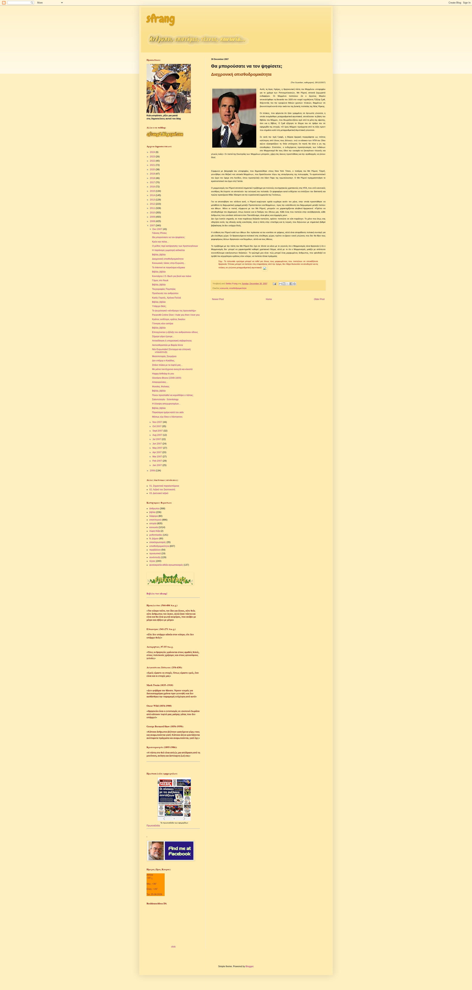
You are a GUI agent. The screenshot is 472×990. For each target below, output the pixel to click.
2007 (153, 225)
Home (269, 299)
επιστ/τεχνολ (155, 519)
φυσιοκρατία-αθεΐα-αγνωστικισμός (166, 565)
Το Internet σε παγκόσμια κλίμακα (168, 267)
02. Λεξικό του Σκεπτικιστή (162, 489)
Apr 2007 (157, 452)
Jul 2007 (157, 439)
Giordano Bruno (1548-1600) (166, 378)
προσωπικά (155, 553)
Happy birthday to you (163, 373)
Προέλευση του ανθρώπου (165, 293)
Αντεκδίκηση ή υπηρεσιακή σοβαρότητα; (172, 340)
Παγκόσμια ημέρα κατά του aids (168, 412)
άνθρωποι (154, 508)
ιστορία (153, 523)
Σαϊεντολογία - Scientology (165, 399)
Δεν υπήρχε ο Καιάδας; (163, 360)
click (173, 946)
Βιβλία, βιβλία (159, 254)
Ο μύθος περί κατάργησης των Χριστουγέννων (175, 246)
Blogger (249, 966)
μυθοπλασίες (155, 535)
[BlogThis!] (284, 284)
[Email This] (280, 284)
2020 (153, 169)
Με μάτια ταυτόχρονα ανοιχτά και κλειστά (172, 369)
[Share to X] (287, 284)
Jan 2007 (157, 465)
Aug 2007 (157, 435)
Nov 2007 (157, 422)
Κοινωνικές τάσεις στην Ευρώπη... (168, 263)
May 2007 (157, 448)
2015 (153, 191)
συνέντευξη (154, 557)
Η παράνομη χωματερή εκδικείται (168, 250)
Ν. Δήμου (154, 538)
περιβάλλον (155, 550)
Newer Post (218, 299)
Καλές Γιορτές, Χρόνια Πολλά (166, 297)
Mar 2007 (157, 456)
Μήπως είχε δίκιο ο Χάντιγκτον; (167, 416)
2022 (153, 161)
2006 (153, 470)
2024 (153, 152)
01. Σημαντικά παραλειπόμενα (164, 486)
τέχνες (152, 561)
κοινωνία (224, 288)
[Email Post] (274, 283)
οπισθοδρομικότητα (237, 288)
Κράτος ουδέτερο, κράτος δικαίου (168, 319)
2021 (153, 165)
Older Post (319, 299)
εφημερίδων (183, 823)
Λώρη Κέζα (154, 531)
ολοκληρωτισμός (157, 542)
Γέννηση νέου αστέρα (162, 323)
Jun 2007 (157, 443)
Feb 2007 (157, 461)
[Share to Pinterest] (294, 284)
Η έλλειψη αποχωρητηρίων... (166, 403)
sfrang (161, 18)
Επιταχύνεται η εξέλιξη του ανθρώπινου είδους (175, 332)
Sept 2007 (157, 430)
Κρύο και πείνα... (160, 241)
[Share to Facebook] (291, 284)
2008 (153, 221)
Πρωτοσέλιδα (153, 825)
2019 (153, 173)
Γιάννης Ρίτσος (159, 233)
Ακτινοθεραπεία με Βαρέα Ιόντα (167, 345)
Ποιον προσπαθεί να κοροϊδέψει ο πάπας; (172, 395)
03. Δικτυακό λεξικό (158, 493)
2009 (153, 217)
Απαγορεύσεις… (160, 382)
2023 (153, 156)
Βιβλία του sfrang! (157, 593)
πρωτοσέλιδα (169, 823)
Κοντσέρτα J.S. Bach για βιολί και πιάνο (171, 276)
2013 (153, 199)
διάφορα (153, 516)
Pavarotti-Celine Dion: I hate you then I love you (176, 315)
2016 (153, 186)
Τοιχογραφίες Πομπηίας (164, 289)
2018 (153, 178)
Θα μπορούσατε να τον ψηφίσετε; (168, 237)
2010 (153, 212)
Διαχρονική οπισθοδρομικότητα (167, 259)
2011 (153, 208)
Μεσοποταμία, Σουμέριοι (164, 356)
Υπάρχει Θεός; (159, 306)
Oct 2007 (157, 426)
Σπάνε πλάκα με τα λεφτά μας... (167, 365)
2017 (153, 182)
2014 (153, 195)
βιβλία (152, 512)
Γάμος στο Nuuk (160, 280)
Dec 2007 (157, 229)
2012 (153, 204)
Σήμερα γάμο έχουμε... (163, 336)
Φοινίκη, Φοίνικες (160, 386)
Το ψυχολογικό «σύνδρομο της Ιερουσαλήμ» (174, 310)
